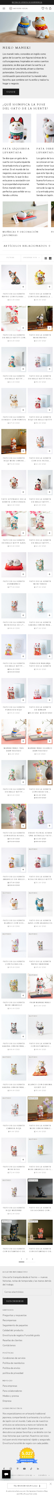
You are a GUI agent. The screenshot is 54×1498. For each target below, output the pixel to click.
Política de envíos (11, 1368)
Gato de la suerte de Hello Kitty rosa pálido (40, 377)
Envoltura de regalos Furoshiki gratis (21, 1335)
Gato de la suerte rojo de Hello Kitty (40, 418)
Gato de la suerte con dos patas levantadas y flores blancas (40, 459)
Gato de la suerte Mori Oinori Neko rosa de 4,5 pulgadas (40, 1127)
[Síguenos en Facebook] (4, 1468)
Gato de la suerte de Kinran (40, 708)
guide (10, 91)
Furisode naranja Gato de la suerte (40, 664)
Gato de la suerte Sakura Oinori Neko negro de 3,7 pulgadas (14, 1045)
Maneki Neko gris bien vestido (14, 749)
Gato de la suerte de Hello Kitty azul (14, 541)
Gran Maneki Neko (40, 1002)
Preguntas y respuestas (15, 1315)
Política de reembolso (14, 1363)
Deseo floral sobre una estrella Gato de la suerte (40, 834)
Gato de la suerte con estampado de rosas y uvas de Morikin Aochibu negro (14, 1250)
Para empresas (10, 1385)
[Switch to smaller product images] (50, 258)
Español (43, 1475)
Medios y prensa (11, 1395)
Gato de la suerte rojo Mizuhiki (14, 1209)
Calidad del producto (13, 1330)
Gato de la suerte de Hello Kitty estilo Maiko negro (40, 500)
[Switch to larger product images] (46, 258)
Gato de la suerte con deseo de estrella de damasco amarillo (40, 790)
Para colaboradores (12, 1390)
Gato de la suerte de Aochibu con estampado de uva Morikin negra (40, 1209)
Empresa (7, 1400)
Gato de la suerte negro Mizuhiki (40, 962)
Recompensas (9, 1320)
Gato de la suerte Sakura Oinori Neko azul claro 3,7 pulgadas (40, 623)
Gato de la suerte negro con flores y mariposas (14, 295)
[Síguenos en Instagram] (10, 1468)
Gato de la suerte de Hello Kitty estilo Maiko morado (40, 541)
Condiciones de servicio (14, 1358)
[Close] (50, 1484)
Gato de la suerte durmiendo (14, 582)
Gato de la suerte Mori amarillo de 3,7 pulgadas (40, 1168)
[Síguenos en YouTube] (24, 1468)
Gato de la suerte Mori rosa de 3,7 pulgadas (14, 623)
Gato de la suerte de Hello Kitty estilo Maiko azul (14, 377)
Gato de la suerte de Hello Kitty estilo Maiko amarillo (14, 664)
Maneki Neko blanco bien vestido (40, 749)
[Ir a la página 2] (32, 1259)
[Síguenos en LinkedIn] (38, 1468)
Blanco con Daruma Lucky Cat (40, 1086)
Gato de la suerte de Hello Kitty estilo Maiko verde (13, 790)
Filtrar (10, 258)
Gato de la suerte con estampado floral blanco (40, 1045)
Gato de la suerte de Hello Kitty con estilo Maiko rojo (13, 336)
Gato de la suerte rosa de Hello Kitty (40, 878)
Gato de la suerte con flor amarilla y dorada (40, 295)
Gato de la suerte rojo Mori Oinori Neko (14, 459)
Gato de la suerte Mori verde (40, 582)
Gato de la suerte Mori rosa (14, 1168)
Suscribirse (15, 1301)
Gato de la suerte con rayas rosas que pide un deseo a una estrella (14, 834)
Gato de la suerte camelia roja (14, 1127)
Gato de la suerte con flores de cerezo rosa (14, 963)
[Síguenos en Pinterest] (17, 1468)
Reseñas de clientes (12, 1340)
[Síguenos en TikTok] (31, 1468)
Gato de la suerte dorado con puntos (14, 418)
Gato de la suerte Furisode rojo (14, 708)
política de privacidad (13, 1373)
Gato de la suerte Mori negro (40, 336)
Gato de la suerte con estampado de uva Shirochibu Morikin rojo (40, 1250)
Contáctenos (9, 1345)
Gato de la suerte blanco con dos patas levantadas (14, 922)
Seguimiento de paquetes (15, 1325)
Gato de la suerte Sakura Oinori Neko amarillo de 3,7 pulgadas (14, 1086)
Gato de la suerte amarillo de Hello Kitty (14, 878)
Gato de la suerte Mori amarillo (14, 1003)
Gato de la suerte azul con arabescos (40, 921)
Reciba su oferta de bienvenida (27, 2)
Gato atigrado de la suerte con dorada (13, 500)
